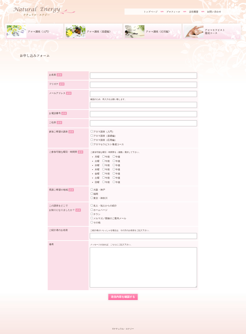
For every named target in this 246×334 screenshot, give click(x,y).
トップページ (151, 11)
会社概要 (193, 11)
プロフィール (173, 11)
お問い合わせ (214, 11)
